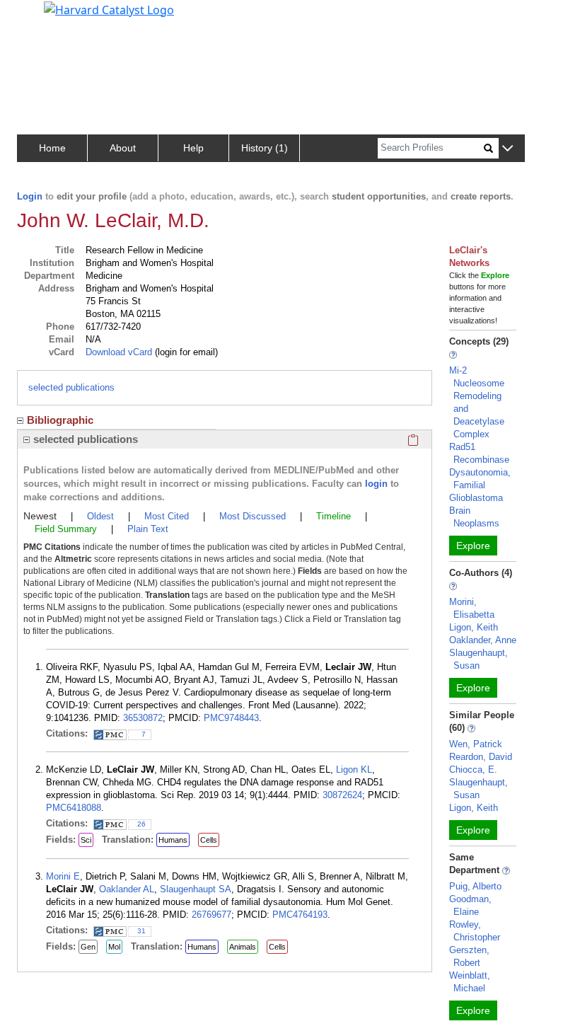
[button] (507, 149)
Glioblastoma (476, 497)
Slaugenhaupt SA (195, 889)
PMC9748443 (231, 718)
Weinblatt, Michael (469, 981)
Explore (473, 545)
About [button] (123, 148)
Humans (172, 840)
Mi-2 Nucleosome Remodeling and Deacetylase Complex (476, 402)
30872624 (342, 795)
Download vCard (119, 352)
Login (29, 196)
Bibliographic (60, 420)
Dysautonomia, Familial (480, 478)
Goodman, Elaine (470, 905)
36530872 (143, 718)
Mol (114, 947)
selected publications (71, 387)
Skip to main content (59, 17)
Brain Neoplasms (474, 517)
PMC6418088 (73, 807)
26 (141, 824)
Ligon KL (354, 769)
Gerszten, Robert (469, 956)
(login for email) (185, 352)
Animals (242, 947)
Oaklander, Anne (482, 640)
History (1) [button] (264, 148)
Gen (88, 947)
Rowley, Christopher (474, 931)
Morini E (63, 876)
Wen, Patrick (475, 744)
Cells (208, 840)
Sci (86, 840)
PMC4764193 (299, 914)
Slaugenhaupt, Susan (478, 659)
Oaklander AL (126, 889)
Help (193, 148)
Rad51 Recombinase (479, 453)
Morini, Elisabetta (471, 608)
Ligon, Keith (473, 627)
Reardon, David (480, 756)
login (376, 483)
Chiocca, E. (473, 769)
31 (141, 931)
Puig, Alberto (475, 886)
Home (52, 148)
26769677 (211, 914)
